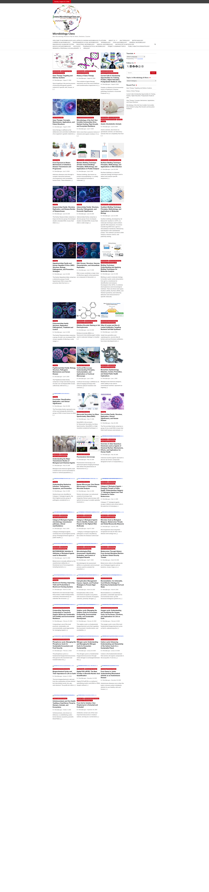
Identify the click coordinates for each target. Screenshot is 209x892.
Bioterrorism (104, 365)
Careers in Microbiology (107, 71)
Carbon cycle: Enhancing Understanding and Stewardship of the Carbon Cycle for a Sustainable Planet (112, 645)
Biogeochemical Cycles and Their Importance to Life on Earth (64, 672)
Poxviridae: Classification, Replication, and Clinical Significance (62, 401)
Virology (86, 48)
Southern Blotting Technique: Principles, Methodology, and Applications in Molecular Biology (111, 210)
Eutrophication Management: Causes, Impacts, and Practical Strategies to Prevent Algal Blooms (87, 584)
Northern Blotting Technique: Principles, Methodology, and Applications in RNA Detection (111, 165)
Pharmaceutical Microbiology (94, 46)
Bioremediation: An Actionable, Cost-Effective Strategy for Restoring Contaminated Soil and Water (112, 584)
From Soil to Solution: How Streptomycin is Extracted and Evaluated (87, 705)
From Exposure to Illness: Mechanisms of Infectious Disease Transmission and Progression (62, 166)
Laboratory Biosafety (90, 547)
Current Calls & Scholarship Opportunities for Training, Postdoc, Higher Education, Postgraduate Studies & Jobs (111, 79)
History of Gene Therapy (85, 76)
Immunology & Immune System (108, 119)
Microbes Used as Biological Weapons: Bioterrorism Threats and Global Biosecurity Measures (112, 522)
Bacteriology (104, 117)
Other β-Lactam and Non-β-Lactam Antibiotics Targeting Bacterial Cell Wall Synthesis (111, 327)
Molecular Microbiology (58, 73)
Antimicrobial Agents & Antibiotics (109, 321)
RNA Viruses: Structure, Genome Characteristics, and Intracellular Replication (88, 265)
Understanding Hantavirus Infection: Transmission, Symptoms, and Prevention (62, 486)
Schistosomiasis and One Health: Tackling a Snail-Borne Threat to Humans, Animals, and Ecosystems (64, 704)
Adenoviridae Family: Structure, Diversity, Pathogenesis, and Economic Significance (88, 209)
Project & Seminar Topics (117, 46)
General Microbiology (137, 42)
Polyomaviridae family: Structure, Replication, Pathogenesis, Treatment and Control (63, 326)
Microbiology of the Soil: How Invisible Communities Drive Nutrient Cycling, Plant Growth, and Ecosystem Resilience (87, 123)
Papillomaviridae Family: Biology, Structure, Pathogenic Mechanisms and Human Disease (64, 371)
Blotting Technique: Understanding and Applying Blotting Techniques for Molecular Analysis (111, 268)
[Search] (155, 44)
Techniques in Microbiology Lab (108, 262)
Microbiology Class (64, 33)
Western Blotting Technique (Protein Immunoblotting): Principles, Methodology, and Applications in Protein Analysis (88, 166)
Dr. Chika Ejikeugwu (57, 80)
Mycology (119, 119)
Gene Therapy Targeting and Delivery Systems (139, 88)
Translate (140, 58)
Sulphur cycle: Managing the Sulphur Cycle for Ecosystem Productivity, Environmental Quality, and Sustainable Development (87, 614)
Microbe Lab (80, 698)
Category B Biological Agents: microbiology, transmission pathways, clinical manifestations (63, 523)
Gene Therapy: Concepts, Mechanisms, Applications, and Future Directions (64, 122)
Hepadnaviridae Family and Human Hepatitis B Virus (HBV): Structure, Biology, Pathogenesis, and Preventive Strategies (64, 267)
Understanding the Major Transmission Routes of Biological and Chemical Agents (64, 461)
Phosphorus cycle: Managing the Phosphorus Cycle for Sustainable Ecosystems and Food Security (64, 645)
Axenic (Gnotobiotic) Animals (111, 124)
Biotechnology (56, 71)
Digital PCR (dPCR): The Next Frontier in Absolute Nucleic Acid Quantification (88, 673)
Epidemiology (112, 365)
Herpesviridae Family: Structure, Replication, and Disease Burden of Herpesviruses (64, 209)
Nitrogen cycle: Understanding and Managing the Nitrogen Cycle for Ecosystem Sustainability (87, 645)
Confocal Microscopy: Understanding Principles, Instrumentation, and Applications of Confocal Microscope (86, 372)
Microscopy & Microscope (83, 365)
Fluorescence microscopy (86, 457)
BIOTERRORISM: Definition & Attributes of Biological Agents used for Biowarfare (63, 553)
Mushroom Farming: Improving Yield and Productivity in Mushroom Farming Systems (63, 585)
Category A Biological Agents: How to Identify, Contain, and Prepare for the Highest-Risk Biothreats (87, 523)
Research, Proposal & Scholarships (66, 48)
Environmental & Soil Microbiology (85, 117)
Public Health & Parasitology (139, 46)
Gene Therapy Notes (66, 71)
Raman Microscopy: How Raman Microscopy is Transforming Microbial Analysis (88, 486)
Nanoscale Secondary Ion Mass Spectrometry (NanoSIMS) (88, 415)
